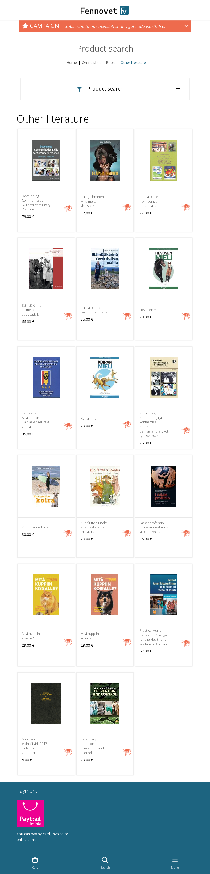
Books (111, 62)
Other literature (133, 62)
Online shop (92, 62)
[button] (105, 89)
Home (72, 62)
